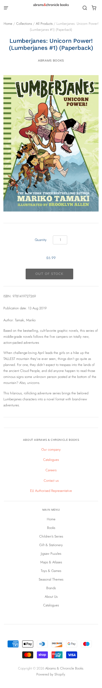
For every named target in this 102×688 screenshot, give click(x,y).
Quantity (41, 239)
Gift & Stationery (51, 544)
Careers (51, 470)
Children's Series (51, 536)
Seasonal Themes (51, 579)
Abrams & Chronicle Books (64, 668)
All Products (44, 23)
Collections (24, 23)
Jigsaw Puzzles (51, 553)
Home (8, 23)
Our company (51, 449)
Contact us (51, 480)
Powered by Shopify (50, 674)
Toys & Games (51, 570)
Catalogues (51, 459)
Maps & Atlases (51, 562)
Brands (51, 588)
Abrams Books (51, 60)
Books (51, 527)
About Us (51, 596)
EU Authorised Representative (51, 490)
